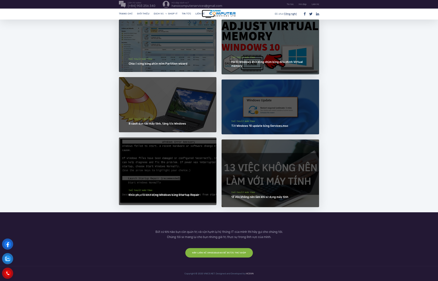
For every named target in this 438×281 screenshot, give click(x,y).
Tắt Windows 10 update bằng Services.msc (259, 125)
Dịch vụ (159, 13)
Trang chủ (126, 13)
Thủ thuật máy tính (140, 59)
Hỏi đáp (303, 4)
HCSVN (250, 273)
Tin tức (290, 4)
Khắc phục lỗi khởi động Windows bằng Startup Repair (164, 195)
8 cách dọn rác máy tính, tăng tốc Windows (157, 123)
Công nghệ (290, 13)
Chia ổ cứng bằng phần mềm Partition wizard (158, 63)
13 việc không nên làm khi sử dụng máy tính (259, 197)
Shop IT (173, 13)
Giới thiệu (143, 13)
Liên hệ (315, 4)
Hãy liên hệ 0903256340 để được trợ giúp (219, 253)
